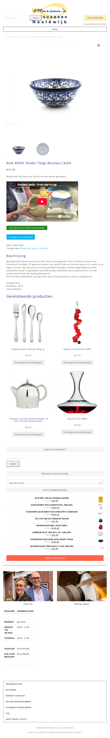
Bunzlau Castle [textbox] (54, 483)
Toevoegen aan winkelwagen (20, 237)
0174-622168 (95, 17)
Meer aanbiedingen (55, 558)
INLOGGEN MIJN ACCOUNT (95, 24)
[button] (55, 29)
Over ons (28, 604)
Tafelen (14, 37)
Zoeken (35, 18)
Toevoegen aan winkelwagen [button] (28, 362)
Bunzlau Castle (24, 37)
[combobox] (55, 482)
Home (8, 37)
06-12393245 (23, 654)
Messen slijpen (81, 604)
